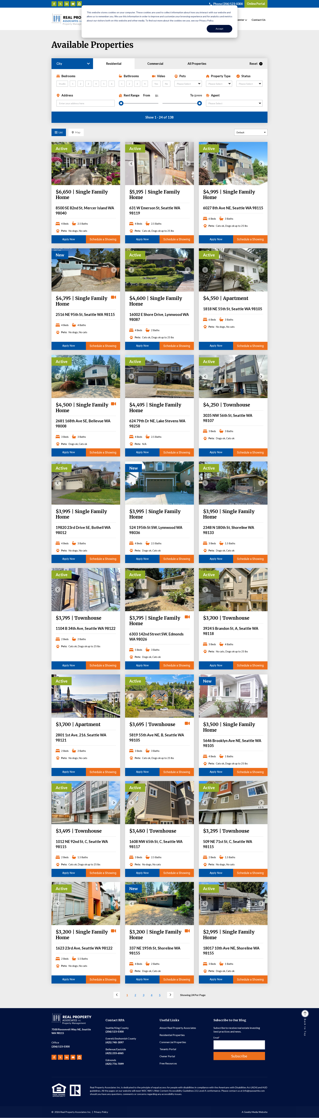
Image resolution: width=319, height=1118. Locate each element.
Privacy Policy (101, 1112)
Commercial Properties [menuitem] (173, 1042)
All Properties (197, 63)
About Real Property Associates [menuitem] (178, 1027)
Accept (219, 28)
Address (67, 95)
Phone (228, 4)
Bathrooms (131, 76)
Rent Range (131, 95)
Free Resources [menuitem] (168, 1063)
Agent (215, 95)
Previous (58, 163)
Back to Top (305, 1027)
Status (246, 76)
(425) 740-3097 (121, 1040)
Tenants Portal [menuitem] (168, 1049)
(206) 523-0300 (61, 1044)
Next (114, 163)
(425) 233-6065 (116, 1051)
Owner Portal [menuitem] (167, 1056)
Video (161, 76)
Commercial (155, 63)
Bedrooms (68, 76)
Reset (254, 63)
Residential (113, 63)
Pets (182, 76)
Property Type (220, 76)
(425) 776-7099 (115, 1061)
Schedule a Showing (103, 239)
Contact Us (259, 19)
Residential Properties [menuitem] (172, 1034)
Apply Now (68, 239)
